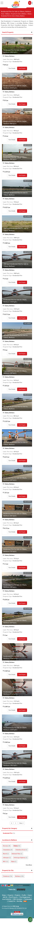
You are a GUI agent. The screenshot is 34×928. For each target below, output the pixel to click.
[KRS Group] (16, 4)
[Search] (29, 3)
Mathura (7, 14)
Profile (24, 895)
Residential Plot (7, 833)
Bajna (12, 861)
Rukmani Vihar (16, 853)
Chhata (29, 14)
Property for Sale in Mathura (18, 14)
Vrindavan (6, 876)
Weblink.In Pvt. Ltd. (22, 908)
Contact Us (11, 901)
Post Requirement (25, 897)
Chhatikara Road (20, 850)
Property (10, 895)
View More (29, 865)
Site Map (19, 901)
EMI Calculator (17, 899)
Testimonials (28, 899)
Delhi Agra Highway (19, 857)
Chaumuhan (6, 850)
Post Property (13, 897)
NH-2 (4, 861)
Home (2, 14)
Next (21, 823)
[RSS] (25, 901)
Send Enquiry (22, 68)
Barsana (5, 846)
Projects (17, 895)
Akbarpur (6, 857)
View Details (11, 68)
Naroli (5, 853)
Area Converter (6, 899)
